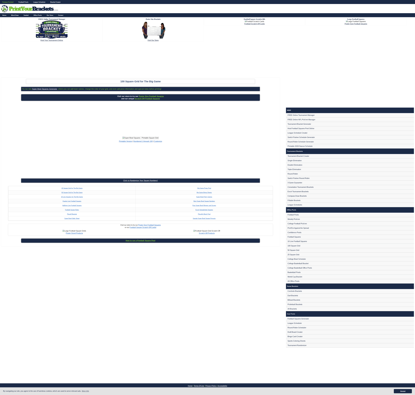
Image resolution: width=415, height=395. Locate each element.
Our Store (50, 15)
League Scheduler (39, 2)
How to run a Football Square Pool (140, 241)
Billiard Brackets (294, 300)
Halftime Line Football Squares (72, 205)
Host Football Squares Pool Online (301, 128)
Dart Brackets (293, 295)
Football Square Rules (72, 210)
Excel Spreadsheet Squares (204, 210)
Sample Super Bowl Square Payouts (204, 218)
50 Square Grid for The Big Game (71, 192)
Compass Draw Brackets (297, 196)
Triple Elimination (294, 169)
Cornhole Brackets (295, 291)
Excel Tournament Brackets (298, 191)
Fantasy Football (8, 2)
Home (4, 15)
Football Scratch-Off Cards (254, 24)
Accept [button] (402, 391)
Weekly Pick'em (294, 219)
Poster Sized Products (74, 233)
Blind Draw (15, 15)
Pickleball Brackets (295, 304)
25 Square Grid (293, 255)
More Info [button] (85, 391)
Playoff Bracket (72, 214)
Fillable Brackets (294, 200)
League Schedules (295, 205)
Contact (60, 15)
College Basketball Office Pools (300, 268)
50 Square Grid (293, 250)
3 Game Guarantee (295, 183)
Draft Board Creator (295, 332)
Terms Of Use (199, 386)
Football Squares (294, 237)
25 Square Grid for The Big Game (71, 188)
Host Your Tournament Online (51, 40)
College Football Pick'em (297, 224)
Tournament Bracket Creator (298, 156)
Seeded (26, 15)
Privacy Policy (211, 386)
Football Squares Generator (298, 319)
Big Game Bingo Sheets (204, 192)
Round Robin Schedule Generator (301, 142)
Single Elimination (295, 160)
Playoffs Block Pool (204, 214)
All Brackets (292, 309)
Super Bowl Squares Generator (44, 89)
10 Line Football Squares (297, 241)
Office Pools (38, 15)
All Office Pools (293, 281)
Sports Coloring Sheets (296, 341)
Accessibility (222, 386)
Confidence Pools (294, 232)
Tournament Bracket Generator (299, 124)
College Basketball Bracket (298, 263)
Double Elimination (295, 165)
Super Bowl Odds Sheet (71, 218)
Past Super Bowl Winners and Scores (204, 205)
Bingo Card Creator (295, 336)
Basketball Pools (294, 272)
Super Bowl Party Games (204, 197)
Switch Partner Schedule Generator (301, 137)
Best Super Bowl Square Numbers (204, 201)
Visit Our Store (153, 40)
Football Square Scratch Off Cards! (143, 227)
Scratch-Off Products (207, 233)
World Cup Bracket (295, 277)
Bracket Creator (55, 2)
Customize (158, 141)
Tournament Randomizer (297, 345)
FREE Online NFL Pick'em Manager (301, 120)
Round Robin (293, 174)
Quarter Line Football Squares (72, 201)
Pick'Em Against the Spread (298, 228)
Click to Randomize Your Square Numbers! (140, 181)
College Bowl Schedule (297, 259)
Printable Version (125, 141)
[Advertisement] (207, 59)
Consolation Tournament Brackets (301, 187)
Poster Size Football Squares (356, 24)
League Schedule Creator (297, 133)
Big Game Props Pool (204, 188)
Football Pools (23, 2)
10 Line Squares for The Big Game (72, 197)
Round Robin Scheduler (297, 328)
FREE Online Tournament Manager (301, 115)
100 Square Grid (294, 246)
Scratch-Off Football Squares (147, 99)
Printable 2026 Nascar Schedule (300, 146)
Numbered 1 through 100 (143, 141)
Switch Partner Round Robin (299, 178)
